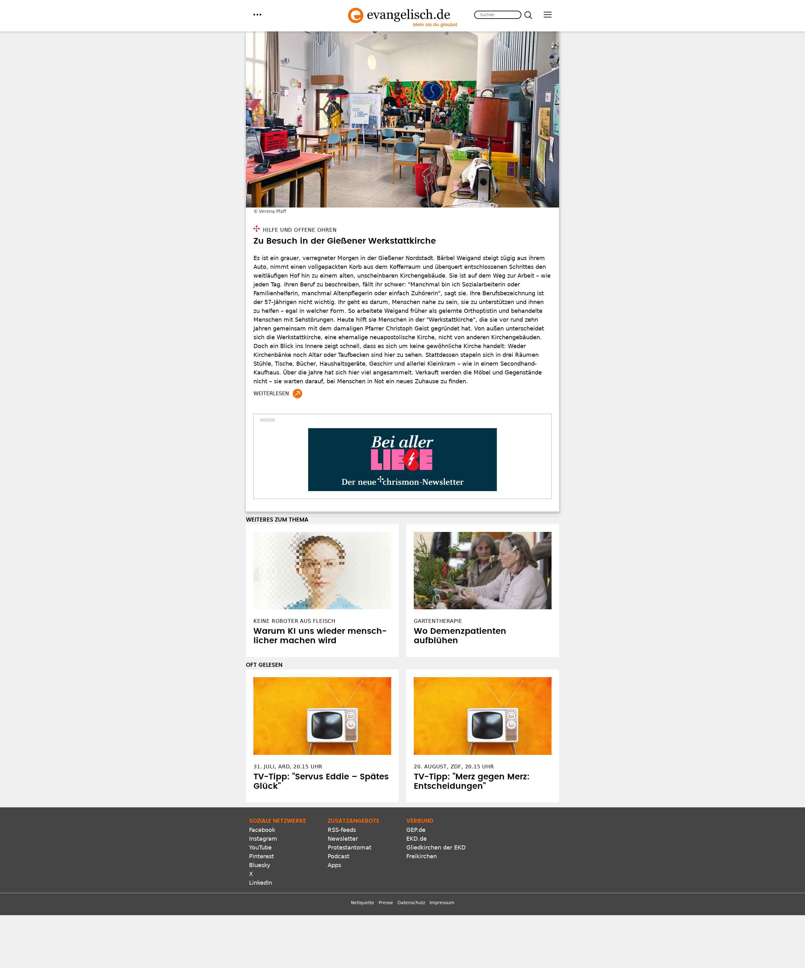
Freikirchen (421, 856)
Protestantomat (349, 847)
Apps (334, 865)
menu (257, 15)
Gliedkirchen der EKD (436, 847)
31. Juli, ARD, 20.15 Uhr (287, 767)
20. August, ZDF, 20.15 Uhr (454, 767)
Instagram (263, 838)
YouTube (260, 847)
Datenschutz (411, 902)
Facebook (262, 830)
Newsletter (343, 838)
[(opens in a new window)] (402, 459)
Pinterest (261, 856)
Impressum (442, 902)
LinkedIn (260, 882)
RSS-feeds (342, 830)
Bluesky (259, 865)
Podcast (338, 856)
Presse (386, 902)
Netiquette (362, 902)
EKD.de (416, 838)
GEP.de (415, 830)
